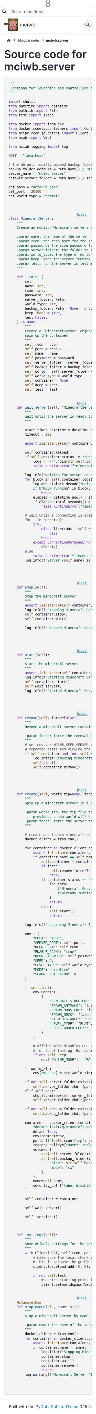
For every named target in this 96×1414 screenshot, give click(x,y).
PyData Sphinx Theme (57, 1406)
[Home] (8, 40)
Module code (28, 40)
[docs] (82, 214)
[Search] (87, 24)
